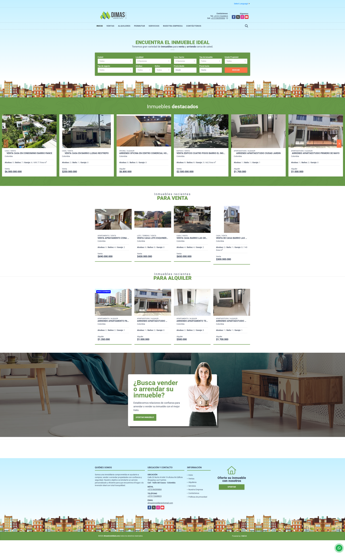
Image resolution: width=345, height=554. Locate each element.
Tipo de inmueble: (206, 57)
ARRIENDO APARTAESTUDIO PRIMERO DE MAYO (315, 153)
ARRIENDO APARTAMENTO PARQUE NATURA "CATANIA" (113, 321)
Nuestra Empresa (173, 26)
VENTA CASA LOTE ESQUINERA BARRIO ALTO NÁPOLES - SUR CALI (152, 238)
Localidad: (140, 57)
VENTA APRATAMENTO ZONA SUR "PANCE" (113, 238)
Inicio (99, 26)
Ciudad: (101, 57)
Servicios (154, 26)
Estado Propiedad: (232, 57)
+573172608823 (221, 16)
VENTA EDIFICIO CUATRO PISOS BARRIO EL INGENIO (201, 153)
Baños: (157, 66)
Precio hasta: (204, 66)
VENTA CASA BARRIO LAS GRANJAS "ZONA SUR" (192, 238)
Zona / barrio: (179, 57)
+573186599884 (218, 18)
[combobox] (115, 61)
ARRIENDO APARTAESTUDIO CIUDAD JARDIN (258, 153)
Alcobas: (139, 66)
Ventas (110, 26)
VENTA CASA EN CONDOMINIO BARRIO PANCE (29, 153)
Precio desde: (179, 66)
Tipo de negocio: (104, 66)
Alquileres (124, 26)
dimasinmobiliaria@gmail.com (160, 503)
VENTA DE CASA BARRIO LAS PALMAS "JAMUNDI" (231, 238)
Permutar (139, 26)
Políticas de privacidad (197, 497)
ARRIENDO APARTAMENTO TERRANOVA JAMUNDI (192, 321)
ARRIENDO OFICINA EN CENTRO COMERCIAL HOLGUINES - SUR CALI (143, 153)
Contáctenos (193, 26)
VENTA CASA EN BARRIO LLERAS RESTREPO (87, 153)
